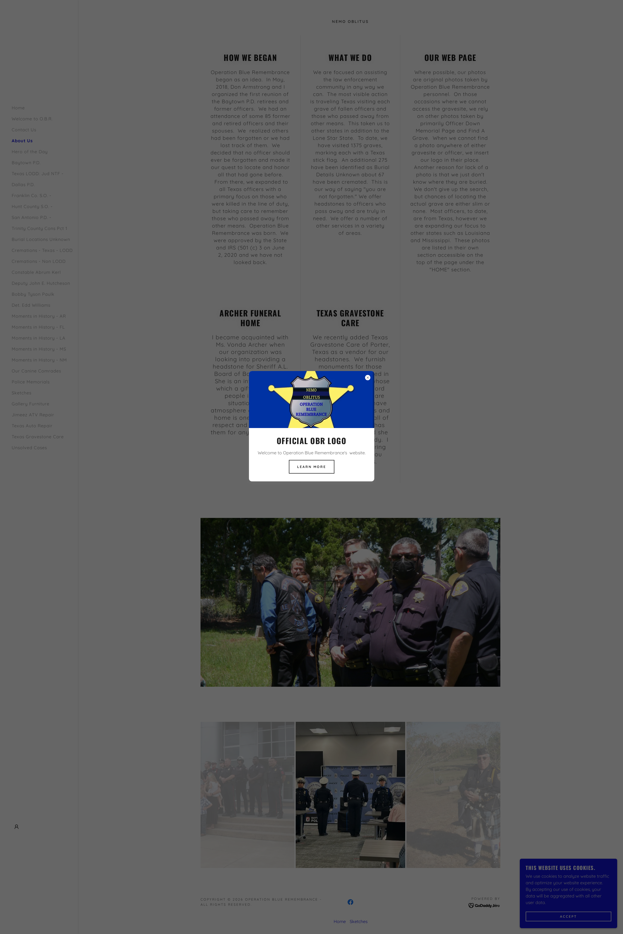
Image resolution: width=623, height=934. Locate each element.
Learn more (311, 467)
